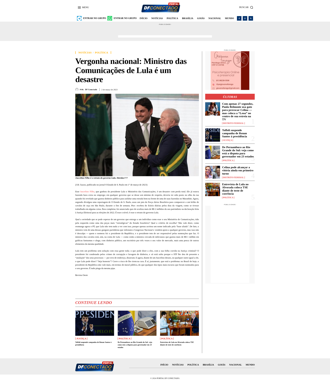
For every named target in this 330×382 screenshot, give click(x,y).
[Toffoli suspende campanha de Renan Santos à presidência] (94, 323)
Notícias (85, 52)
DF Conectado (91, 89)
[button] (247, 7)
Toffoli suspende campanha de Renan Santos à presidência (234, 133)
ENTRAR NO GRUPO (94, 18)
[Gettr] (196, 89)
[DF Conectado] (77, 89)
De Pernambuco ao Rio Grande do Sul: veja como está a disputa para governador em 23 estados (135, 344)
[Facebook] (239, 18)
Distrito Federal (233, 123)
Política (101, 52)
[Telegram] (190, 89)
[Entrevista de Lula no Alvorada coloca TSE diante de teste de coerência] (179, 323)
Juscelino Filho (87, 191)
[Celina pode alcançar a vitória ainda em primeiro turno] (212, 172)
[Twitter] (251, 18)
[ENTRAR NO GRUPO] (79, 18)
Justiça (81, 338)
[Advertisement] (165, 31)
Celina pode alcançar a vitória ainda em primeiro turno (237, 170)
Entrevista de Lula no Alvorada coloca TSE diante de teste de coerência (235, 189)
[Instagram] (245, 18)
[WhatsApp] (184, 89)
